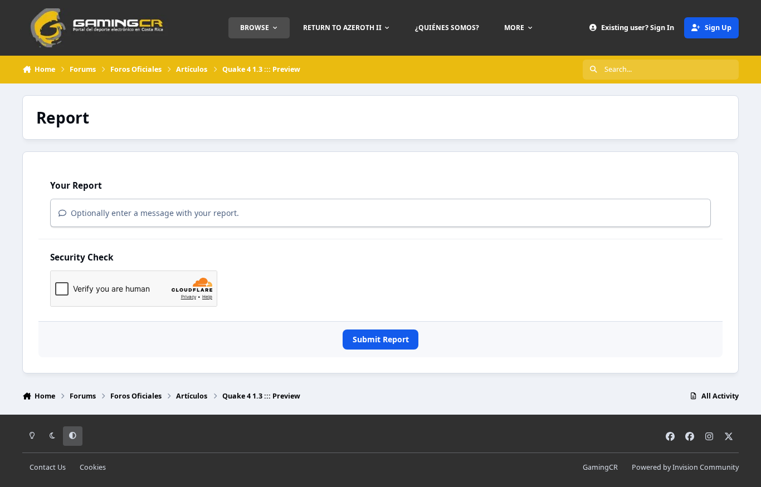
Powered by (685, 467)
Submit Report (381, 339)
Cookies (93, 467)
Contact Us (48, 467)
